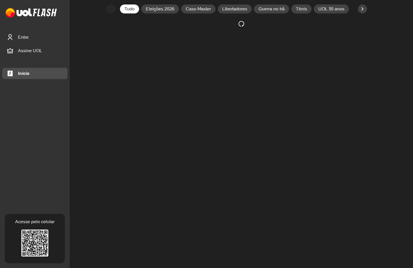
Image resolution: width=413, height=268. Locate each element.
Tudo (129, 8)
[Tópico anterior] (110, 8)
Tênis (301, 8)
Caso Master (198, 8)
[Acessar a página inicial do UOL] (19, 13)
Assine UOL (30, 50)
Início (24, 73)
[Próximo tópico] (362, 8)
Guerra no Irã (271, 8)
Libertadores (234, 8)
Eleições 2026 (160, 8)
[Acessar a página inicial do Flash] (45, 13)
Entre (23, 37)
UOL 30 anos (331, 8)
